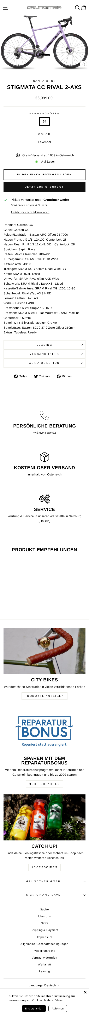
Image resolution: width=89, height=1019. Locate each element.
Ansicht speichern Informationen (30, 212)
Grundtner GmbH (43, 881)
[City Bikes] (44, 651)
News (44, 923)
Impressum (44, 937)
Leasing (45, 344)
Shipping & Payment (44, 930)
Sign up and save (43, 894)
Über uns (44, 916)
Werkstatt (44, 964)
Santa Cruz (44, 81)
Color (44, 134)
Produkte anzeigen (44, 695)
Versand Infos (44, 354)
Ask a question (44, 362)
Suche (44, 909)
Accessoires (44, 867)
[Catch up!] (44, 817)
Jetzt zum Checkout (44, 187)
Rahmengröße (44, 113)
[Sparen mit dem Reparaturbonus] (44, 729)
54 (44, 121)
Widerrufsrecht (44, 950)
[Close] (85, 992)
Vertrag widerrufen (44, 957)
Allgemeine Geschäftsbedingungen (44, 944)
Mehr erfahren (44, 784)
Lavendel (44, 142)
